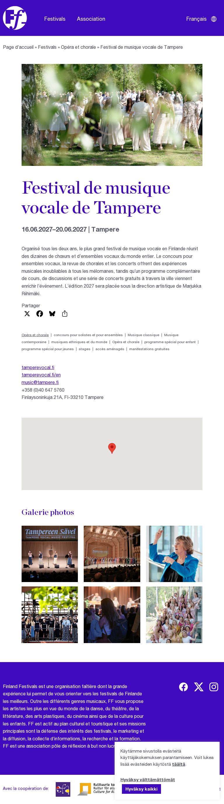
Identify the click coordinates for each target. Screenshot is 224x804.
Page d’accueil (18, 47)
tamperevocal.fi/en (41, 374)
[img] (183, 687)
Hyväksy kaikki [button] (141, 788)
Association (91, 18)
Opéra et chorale (78, 47)
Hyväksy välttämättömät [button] (147, 779)
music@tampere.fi (40, 382)
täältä (178, 764)
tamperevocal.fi (38, 367)
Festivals (54, 18)
